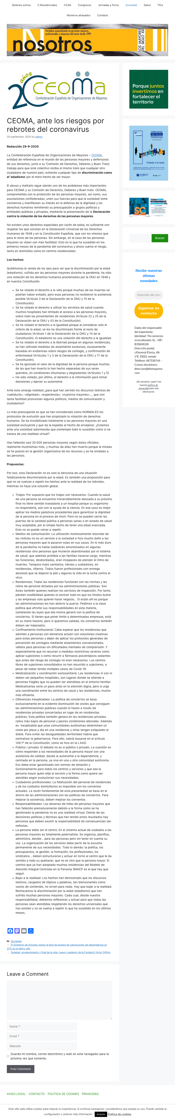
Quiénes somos (21, 5)
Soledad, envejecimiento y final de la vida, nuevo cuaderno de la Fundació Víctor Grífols (60, 952)
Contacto (102, 15)
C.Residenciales (47, 5)
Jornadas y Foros (108, 5)
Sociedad (131, 5)
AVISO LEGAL (16, 1094)
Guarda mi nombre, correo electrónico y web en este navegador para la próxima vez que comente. (60, 1056)
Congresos (84, 5)
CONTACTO (37, 1094)
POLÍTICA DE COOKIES (63, 1094)
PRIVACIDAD (90, 1094)
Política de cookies (119, 1114)
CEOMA (96, 155)
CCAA (67, 5)
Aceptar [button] (101, 1114)
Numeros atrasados (78, 15)
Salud (147, 5)
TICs (160, 5)
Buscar (160, 238)
